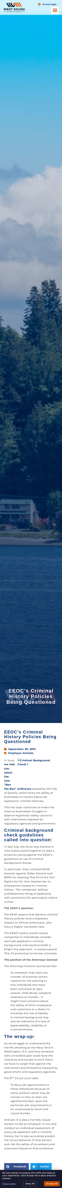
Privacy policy (9, 1183)
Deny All (30, 1183)
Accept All (52, 1183)
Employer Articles (21, 753)
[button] (55, 10)
